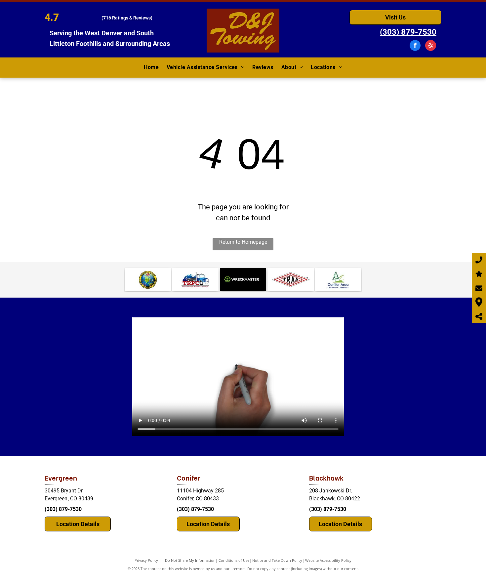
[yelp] (430, 46)
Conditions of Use (234, 560)
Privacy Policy (146, 560)
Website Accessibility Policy (328, 560)
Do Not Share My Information (190, 560)
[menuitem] (151, 67)
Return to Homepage (243, 242)
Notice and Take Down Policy (277, 560)
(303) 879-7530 (63, 509)
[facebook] (415, 46)
